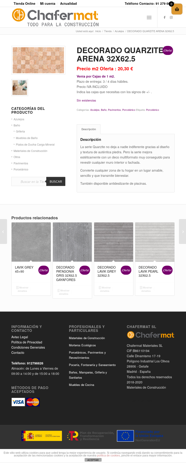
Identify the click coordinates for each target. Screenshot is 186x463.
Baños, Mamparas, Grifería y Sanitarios (88, 375)
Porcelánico (21, 169)
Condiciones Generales (28, 347)
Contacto (17, 352)
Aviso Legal (19, 337)
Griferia (20, 131)
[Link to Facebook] (164, 17)
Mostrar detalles (23, 289)
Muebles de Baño (27, 138)
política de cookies (108, 455)
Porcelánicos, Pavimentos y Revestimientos (87, 355)
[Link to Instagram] (171, 17)
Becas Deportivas (139, 400)
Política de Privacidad (26, 342)
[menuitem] (24, 3)
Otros (17, 157)
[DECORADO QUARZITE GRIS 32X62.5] (3, 231)
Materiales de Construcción (30, 151)
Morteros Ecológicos (82, 345)
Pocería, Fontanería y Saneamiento (92, 365)
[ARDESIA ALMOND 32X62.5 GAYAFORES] (182, 231)
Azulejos (19, 119)
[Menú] (149, 17)
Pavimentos (21, 163)
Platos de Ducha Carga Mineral (35, 144)
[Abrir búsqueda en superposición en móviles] (38, 186)
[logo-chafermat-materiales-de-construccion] (55, 17)
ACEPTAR (93, 460)
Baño (17, 125)
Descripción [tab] (88, 129)
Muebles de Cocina (81, 385)
